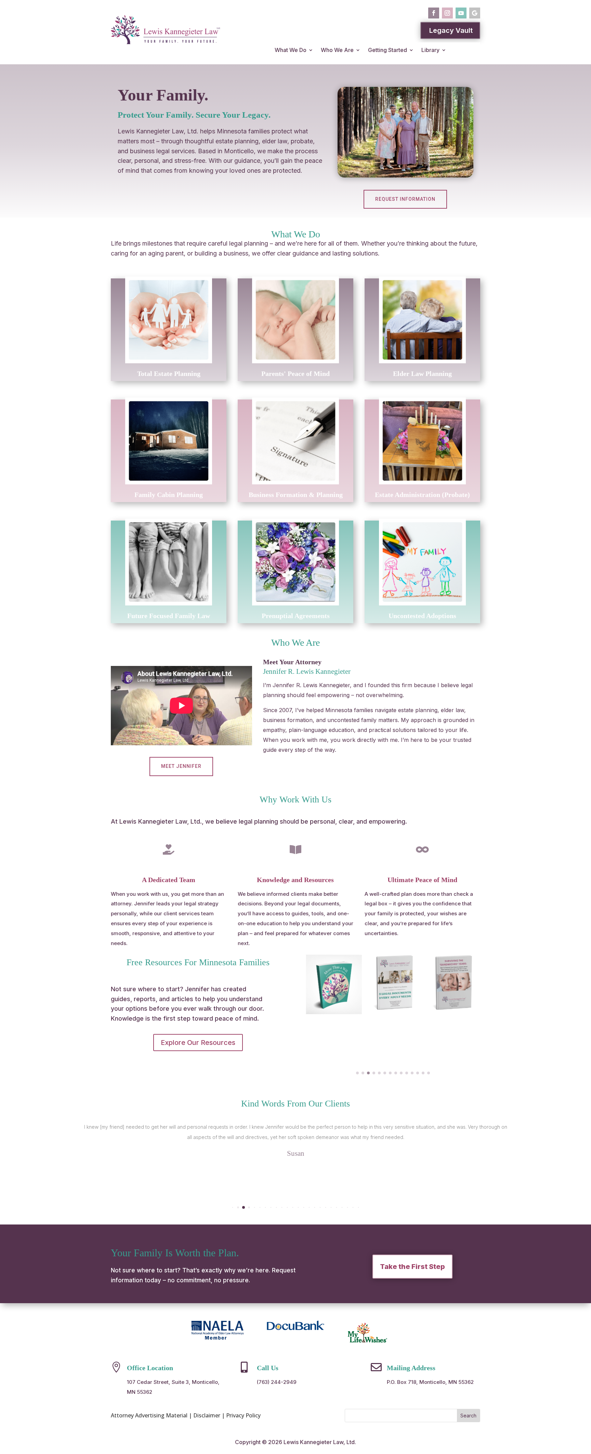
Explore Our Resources (198, 1042)
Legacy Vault (451, 30)
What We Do (290, 50)
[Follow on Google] (474, 13)
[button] (357, 1073)
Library (430, 50)
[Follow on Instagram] (447, 13)
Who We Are (337, 50)
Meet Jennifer (181, 766)
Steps (441, 1042)
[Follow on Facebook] (433, 13)
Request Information (405, 199)
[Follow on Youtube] (461, 13)
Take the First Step (412, 1266)
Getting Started (387, 50)
